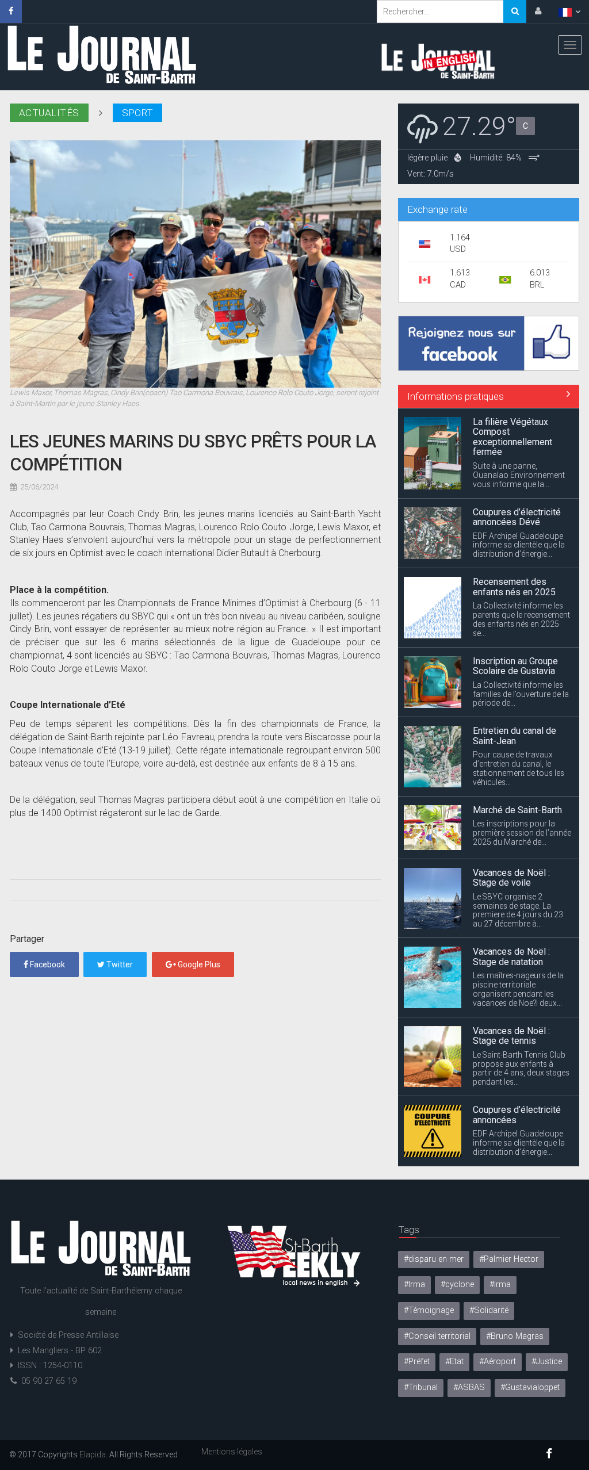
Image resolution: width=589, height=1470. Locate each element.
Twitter (119, 964)
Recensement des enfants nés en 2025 (514, 496)
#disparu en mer (434, 1259)
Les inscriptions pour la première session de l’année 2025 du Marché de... (522, 743)
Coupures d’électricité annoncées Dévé (517, 427)
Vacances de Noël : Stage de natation (511, 866)
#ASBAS (469, 1387)
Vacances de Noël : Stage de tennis (511, 945)
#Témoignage (429, 1310)
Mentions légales (231, 1451)
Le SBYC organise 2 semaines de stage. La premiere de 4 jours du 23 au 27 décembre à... (518, 820)
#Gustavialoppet (530, 1387)
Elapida (92, 1454)
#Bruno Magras (515, 1336)
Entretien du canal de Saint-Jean (514, 646)
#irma (500, 1284)
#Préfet (417, 1361)
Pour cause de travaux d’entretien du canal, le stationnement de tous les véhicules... (518, 678)
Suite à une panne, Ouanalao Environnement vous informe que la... (519, 1143)
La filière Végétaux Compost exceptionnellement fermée (512, 1105)
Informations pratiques (455, 396)
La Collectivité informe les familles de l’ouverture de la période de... (521, 604)
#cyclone (457, 1284)
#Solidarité (488, 1310)
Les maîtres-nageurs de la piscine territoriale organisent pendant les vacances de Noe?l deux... (518, 899)
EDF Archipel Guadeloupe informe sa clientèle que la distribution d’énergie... (519, 455)
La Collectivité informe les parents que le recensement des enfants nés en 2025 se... (521, 529)
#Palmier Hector (508, 1259)
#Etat (454, 1361)
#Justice (546, 1361)
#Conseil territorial (437, 1336)
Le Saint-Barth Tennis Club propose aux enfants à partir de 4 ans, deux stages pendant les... (521, 978)
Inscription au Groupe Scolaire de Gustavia (515, 576)
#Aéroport (497, 1361)
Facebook (46, 964)
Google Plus (198, 964)
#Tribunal (421, 1387)
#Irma (414, 1284)
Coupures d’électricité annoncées (517, 1024)
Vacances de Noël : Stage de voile (511, 787)
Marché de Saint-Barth (517, 719)
